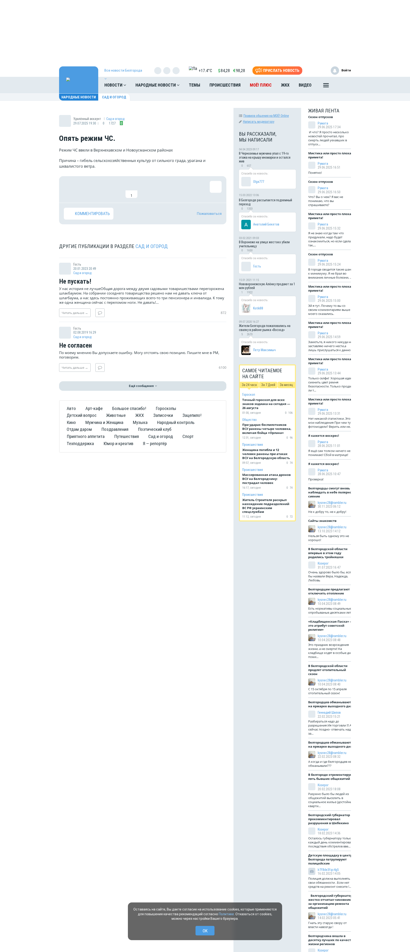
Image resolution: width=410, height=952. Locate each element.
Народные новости (156, 85)
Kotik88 (258, 308)
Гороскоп (248, 394)
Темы (194, 85)
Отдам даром (79, 429)
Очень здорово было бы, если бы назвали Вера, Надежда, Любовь (330, 576)
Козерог (323, 563)
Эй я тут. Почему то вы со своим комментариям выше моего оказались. (329, 310)
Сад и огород (114, 97)
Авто (71, 408)
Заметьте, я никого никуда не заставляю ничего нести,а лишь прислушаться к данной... (331, 346)
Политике (226, 914)
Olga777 (258, 182)
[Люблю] (101, 189)
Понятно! (315, 172)
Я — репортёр (155, 443)
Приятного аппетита (86, 436)
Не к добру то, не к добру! (327, 512)
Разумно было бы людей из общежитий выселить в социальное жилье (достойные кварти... (331, 800)
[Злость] (147, 189)
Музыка (140, 422)
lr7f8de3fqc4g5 (328, 870)
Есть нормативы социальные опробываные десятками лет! (330, 610)
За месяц (286, 385)
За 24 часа (249, 385)
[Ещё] (326, 86)
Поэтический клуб (154, 429)
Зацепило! (191, 415)
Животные (116, 415)
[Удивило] (116, 189)
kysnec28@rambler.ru (332, 503)
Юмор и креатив (118, 443)
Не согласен (75, 345)
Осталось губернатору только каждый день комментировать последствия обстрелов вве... (331, 842)
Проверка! (316, 479)
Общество (249, 420)
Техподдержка (80, 443)
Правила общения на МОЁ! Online (266, 116)
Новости (113, 85)
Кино (71, 422)
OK (205, 931)
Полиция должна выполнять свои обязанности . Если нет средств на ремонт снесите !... (329, 882)
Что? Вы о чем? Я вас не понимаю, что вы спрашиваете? (325, 201)
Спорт (188, 436)
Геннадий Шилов (329, 712)
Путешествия (126, 436)
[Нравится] (70, 189)
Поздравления (114, 429)
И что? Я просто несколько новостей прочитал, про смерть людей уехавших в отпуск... (328, 138)
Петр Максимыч (264, 350)
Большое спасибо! (129, 408)
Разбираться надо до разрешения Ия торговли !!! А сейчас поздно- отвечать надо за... (330, 727)
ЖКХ (285, 85)
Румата (323, 123)
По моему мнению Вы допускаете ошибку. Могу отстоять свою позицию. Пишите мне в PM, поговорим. (139, 355)
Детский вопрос (82, 415)
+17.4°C (205, 70)
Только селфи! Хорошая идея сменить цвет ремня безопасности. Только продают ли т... (331, 384)
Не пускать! (75, 281)
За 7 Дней (268, 385)
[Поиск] (342, 85)
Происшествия (225, 85)
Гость (257, 266)
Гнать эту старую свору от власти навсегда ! (327, 925)
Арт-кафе (94, 408)
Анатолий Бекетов (266, 224)
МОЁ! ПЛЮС (261, 85)
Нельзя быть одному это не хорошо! (328, 538)
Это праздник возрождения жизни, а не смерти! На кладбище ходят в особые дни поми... (330, 651)
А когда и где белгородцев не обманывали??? (329, 763)
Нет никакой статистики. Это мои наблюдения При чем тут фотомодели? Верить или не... (330, 422)
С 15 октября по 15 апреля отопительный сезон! (327, 691)
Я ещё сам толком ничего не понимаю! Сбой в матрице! (329, 453)
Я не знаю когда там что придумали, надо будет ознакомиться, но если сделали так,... (331, 239)
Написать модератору (258, 122)
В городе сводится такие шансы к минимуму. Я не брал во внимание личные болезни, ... (331, 273)
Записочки (163, 415)
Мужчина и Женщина (104, 422)
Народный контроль (176, 422)
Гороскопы (166, 408)
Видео (305, 85)
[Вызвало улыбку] (85, 189)
